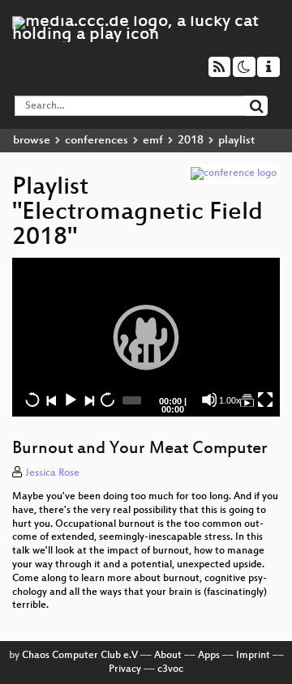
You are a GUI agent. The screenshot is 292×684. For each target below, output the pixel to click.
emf (153, 140)
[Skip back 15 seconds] (32, 399)
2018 (191, 140)
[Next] (88, 399)
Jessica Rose (52, 473)
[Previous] (51, 399)
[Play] (146, 337)
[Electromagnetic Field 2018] (246, 399)
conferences (96, 140)
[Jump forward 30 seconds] (107, 399)
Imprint (253, 655)
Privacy (125, 669)
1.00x (230, 400)
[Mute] (209, 399)
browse (31, 140)
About (168, 655)
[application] (146, 337)
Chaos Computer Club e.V (80, 655)
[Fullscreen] (265, 399)
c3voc (170, 669)
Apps (209, 655)
